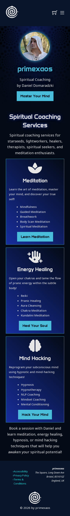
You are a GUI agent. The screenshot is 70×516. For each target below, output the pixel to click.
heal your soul (35, 326)
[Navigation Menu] (62, 12)
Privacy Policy (21, 475)
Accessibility (21, 471)
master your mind (35, 96)
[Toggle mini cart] (54, 12)
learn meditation (35, 237)
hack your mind (35, 414)
